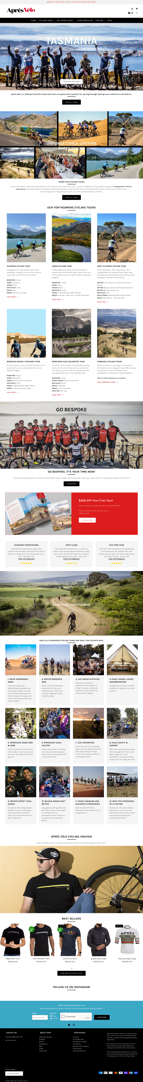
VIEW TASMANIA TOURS (106, 382)
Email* (34, 1013)
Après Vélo (13, 1081)
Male (54, 1016)
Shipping (42, 1039)
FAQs (40, 1046)
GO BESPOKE (71, 484)
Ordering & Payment (45, 1037)
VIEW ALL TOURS (71, 102)
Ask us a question (11, 1040)
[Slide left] (67, 968)
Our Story (76, 1037)
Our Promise (77, 1044)
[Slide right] (76, 968)
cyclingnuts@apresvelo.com (14, 1037)
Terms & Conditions (79, 1051)
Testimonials (43, 1051)
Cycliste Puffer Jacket (98, 959)
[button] (136, 8)
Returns (41, 1041)
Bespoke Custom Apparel (81, 1046)
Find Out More (87, 520)
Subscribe (101, 1017)
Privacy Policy (77, 1048)
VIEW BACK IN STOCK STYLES (71, 973)
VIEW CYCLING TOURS (71, 81)
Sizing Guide (43, 1044)
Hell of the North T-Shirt (41, 958)
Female (55, 1018)
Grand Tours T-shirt (70, 958)
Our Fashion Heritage (79, 1041)
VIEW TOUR (11, 297)
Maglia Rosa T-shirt (13, 958)
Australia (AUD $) (13, 1073)
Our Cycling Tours (78, 1039)
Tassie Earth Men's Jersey (127, 959)
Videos (41, 1048)
